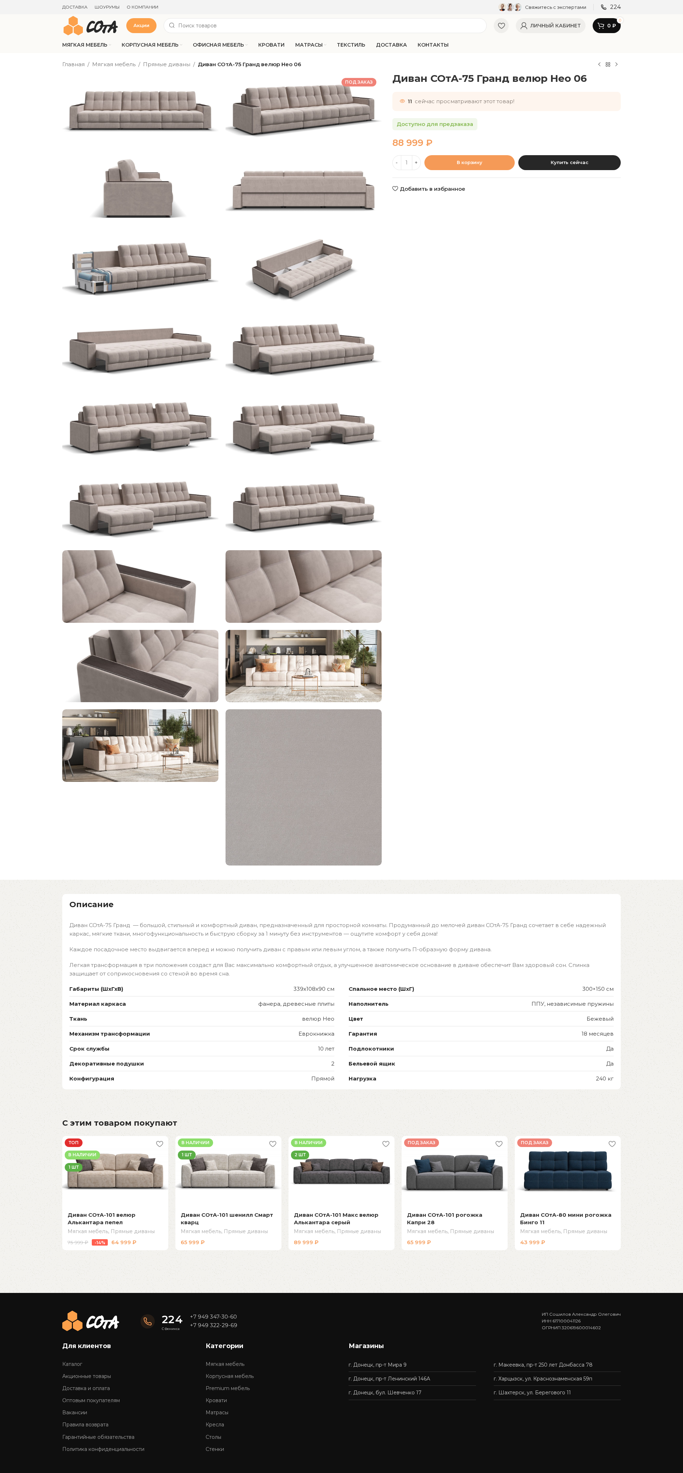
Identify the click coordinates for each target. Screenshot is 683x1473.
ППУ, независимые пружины (572, 1003)
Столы (213, 1437)
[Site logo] (90, 25)
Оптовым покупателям (91, 1400)
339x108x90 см (313, 988)
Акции (141, 25)
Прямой (322, 1078)
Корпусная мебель (230, 1376)
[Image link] (90, 1320)
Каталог (72, 1364)
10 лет (326, 1048)
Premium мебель (228, 1388)
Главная (73, 64)
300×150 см (598, 988)
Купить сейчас (569, 162)
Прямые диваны (166, 64)
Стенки (215, 1449)
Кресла (215, 1424)
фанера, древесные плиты (296, 1003)
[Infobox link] (542, 7)
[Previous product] (599, 65)
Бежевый (600, 1018)
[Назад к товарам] (608, 65)
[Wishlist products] (501, 26)
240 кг (605, 1078)
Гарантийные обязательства (98, 1437)
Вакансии (74, 1412)
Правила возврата (85, 1424)
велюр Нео (318, 1018)
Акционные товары (86, 1376)
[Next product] (616, 65)
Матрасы (217, 1412)
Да (610, 1048)
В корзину (469, 162)
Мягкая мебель (114, 64)
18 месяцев (598, 1033)
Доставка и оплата (86, 1388)
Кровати (216, 1400)
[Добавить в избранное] (159, 1144)
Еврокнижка (316, 1033)
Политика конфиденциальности (103, 1449)
